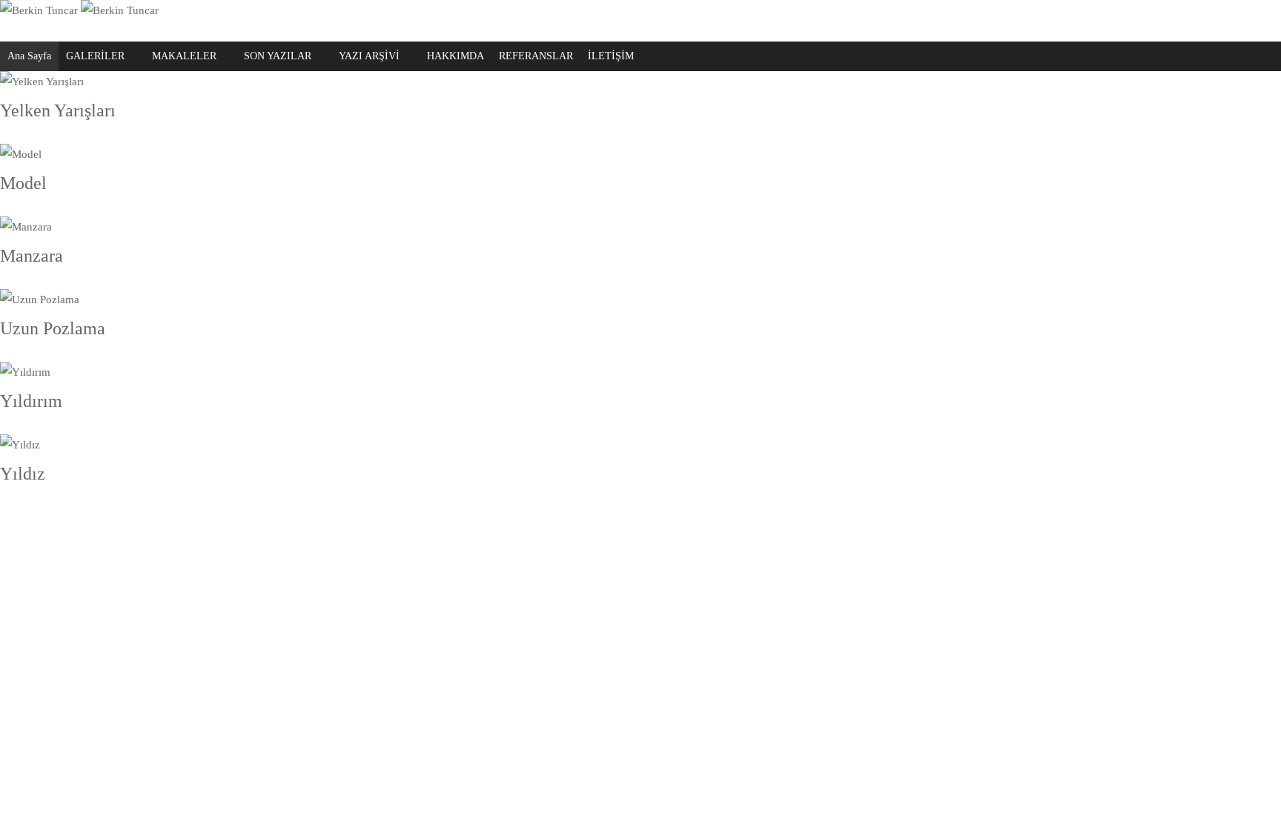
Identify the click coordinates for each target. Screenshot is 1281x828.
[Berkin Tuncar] (79, 10)
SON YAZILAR (277, 56)
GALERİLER (95, 56)
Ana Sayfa (29, 56)
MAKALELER (184, 56)
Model (23, 183)
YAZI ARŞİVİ (369, 56)
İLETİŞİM (611, 56)
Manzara (31, 255)
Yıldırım (31, 401)
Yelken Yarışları (58, 110)
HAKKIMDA (455, 56)
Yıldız (22, 473)
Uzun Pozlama (52, 328)
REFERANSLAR (536, 56)
